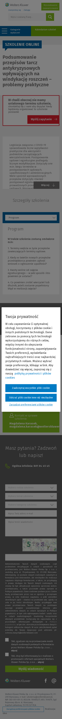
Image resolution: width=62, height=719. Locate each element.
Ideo (5, 713)
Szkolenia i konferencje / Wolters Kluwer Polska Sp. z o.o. (16, 5)
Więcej (45, 185)
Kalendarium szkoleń (45, 29)
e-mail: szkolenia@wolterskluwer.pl (36, 697)
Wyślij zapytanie (41, 119)
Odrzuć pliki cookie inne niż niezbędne (31, 397)
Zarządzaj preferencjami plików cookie (23, 709)
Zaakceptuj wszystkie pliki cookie (31, 388)
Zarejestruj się (14, 10)
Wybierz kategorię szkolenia (22, 504)
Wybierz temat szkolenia (20, 496)
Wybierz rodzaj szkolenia (20, 487)
